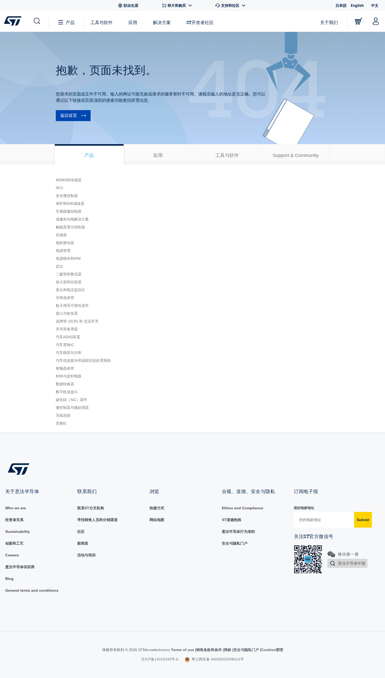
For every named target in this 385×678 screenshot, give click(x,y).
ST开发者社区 (200, 22)
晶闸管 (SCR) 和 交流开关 (77, 321)
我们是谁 (12, 508)
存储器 (61, 235)
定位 (59, 266)
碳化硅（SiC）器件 (71, 400)
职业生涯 (12, 555)
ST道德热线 (231, 520)
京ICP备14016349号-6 (159, 659)
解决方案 (162, 22)
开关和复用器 (67, 329)
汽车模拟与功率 (68, 353)
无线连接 (63, 415)
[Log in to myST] (376, 21)
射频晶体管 (65, 368)
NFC (59, 188)
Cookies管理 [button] (269, 650)
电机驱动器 (65, 243)
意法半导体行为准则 (238, 531)
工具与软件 (101, 22)
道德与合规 (231, 508)
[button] (36, 21)
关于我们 (329, 22)
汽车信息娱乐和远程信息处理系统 (83, 360)
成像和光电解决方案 (72, 219)
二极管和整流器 (68, 274)
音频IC (61, 423)
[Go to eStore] (358, 21)
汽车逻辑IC (65, 345)
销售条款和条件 (204, 650)
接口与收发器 (67, 313)
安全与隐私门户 (235, 543)
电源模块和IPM (68, 258)
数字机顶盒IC (67, 392)
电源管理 (63, 250)
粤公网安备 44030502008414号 (217, 659)
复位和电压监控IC (70, 290)
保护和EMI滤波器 (70, 203)
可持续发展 (14, 531)
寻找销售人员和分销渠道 (97, 520)
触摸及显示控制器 (70, 227)
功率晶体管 (65, 298)
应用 (132, 22)
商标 (223, 650)
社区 (81, 531)
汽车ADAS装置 (68, 337)
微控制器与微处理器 (72, 407)
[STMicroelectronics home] (14, 21)
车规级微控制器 (68, 211)
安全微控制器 (67, 196)
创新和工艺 (14, 543)
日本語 (341, 5)
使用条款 (181, 650)
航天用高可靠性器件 (72, 305)
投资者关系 (14, 520)
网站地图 (157, 520)
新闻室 (82, 543)
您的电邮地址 (304, 508)
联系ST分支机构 (90, 508)
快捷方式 (157, 508)
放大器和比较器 (68, 282)
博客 (9, 579)
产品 (70, 22)
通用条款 (12, 590)
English (357, 5)
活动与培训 (86, 555)
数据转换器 (65, 384)
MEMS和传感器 (68, 180)
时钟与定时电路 (68, 376)
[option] (89, 154)
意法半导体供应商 (20, 567)
